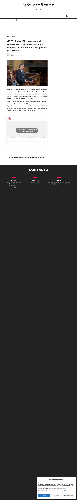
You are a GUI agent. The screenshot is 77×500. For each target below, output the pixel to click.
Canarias (14, 36)
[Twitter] (36, 9)
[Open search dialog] (66, 16)
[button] (74, 479)
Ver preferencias (68, 495)
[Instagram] (38, 9)
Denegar (56, 495)
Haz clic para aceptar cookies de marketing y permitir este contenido (27, 130)
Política (9, 36)
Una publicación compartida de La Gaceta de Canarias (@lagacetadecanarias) (27, 137)
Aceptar (44, 495)
